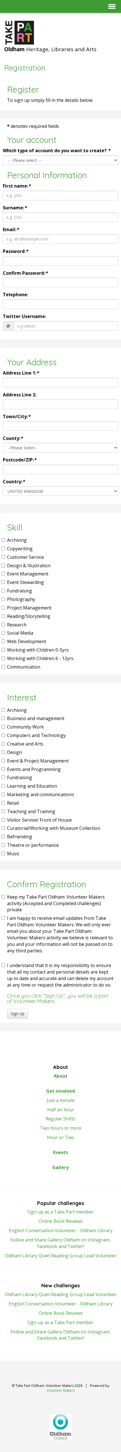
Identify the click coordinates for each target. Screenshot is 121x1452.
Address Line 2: (19, 395)
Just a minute (61, 1100)
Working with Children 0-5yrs (38, 650)
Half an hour (60, 1110)
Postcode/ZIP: (19, 460)
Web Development (26, 641)
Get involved (60, 1091)
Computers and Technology (36, 735)
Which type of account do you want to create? (56, 150)
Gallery (60, 1167)
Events (60, 1152)
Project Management (29, 608)
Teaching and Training (31, 811)
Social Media (20, 633)
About (61, 1076)
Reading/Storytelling (28, 616)
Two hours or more (60, 1128)
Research (16, 625)
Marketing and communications (40, 794)
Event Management (27, 574)
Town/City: (16, 416)
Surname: (15, 208)
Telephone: (15, 294)
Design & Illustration (29, 565)
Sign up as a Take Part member (60, 1212)
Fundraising (19, 591)
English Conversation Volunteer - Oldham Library (61, 1230)
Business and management (35, 718)
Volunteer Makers (61, 1390)
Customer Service (25, 557)
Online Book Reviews (61, 1221)
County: (13, 438)
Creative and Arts (25, 744)
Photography (21, 599)
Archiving (17, 540)
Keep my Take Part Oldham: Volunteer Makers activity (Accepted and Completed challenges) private (56, 903)
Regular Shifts (60, 1119)
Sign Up (17, 1013)
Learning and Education (32, 786)
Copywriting (20, 548)
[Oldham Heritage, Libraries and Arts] (60, 33)
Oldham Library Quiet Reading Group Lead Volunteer (60, 1256)
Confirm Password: (25, 273)
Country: (14, 481)
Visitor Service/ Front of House (39, 820)
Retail (13, 803)
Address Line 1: (21, 373)
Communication (23, 667)
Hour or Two (60, 1137)
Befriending (19, 837)
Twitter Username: (24, 316)
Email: (11, 229)
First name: (17, 186)
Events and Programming (34, 769)
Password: (15, 251)
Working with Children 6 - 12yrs (40, 658)
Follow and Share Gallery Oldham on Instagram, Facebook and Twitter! (60, 1243)
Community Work (25, 727)
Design (14, 752)
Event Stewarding (25, 582)
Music (13, 853)
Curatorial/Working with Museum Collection (53, 828)
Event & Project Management (38, 761)
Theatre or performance (33, 845)
